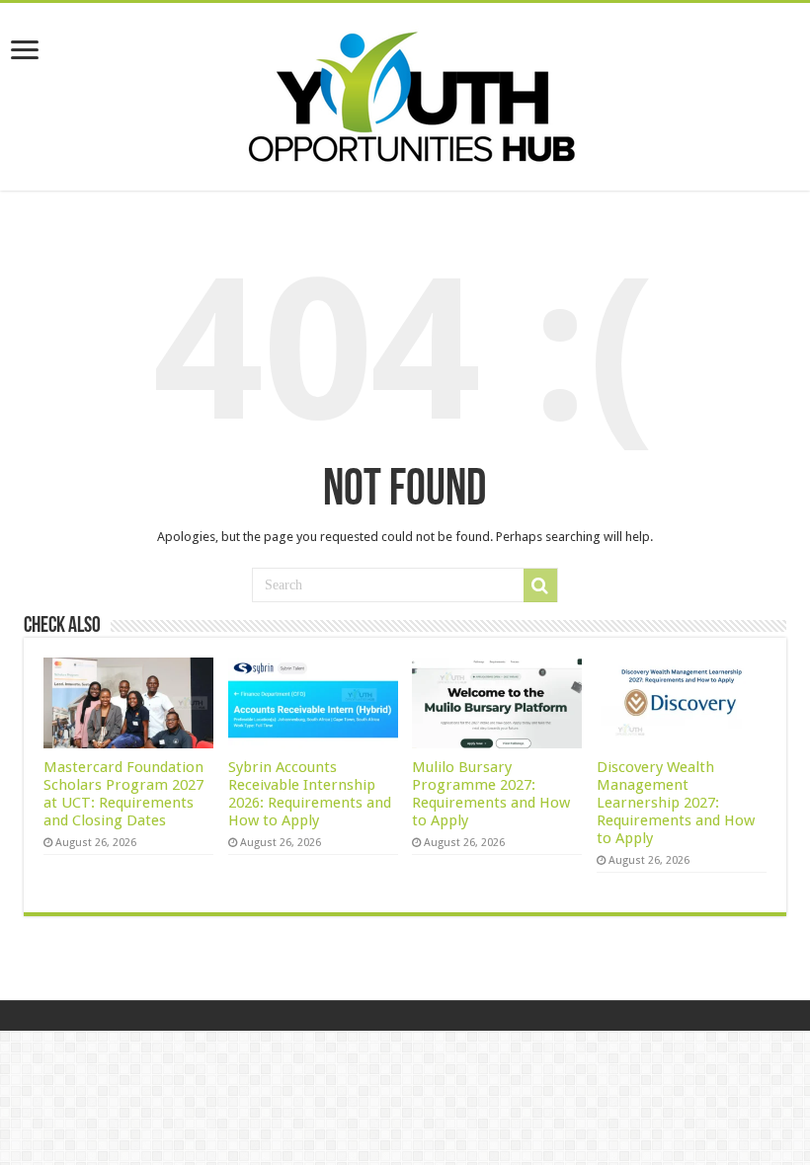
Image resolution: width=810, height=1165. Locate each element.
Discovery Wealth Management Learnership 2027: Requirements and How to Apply (676, 802)
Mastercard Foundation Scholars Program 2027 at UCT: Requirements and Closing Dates (123, 793)
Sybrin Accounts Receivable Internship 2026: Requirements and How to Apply (309, 793)
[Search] (540, 585)
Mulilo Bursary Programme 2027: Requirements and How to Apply (491, 793)
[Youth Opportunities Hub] (405, 92)
